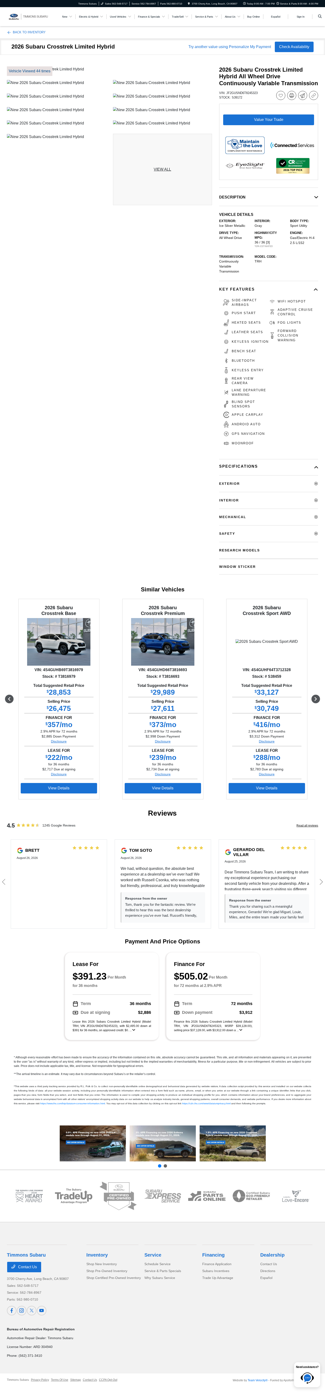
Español (266, 1278)
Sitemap (75, 1380)
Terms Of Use (59, 1380)
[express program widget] (162, 1196)
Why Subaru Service (159, 1278)
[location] (189, 3)
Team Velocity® (258, 1380)
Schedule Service (157, 1264)
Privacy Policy (40, 1380)
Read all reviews (307, 825)
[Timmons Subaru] (28, 16)
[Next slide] (165, 1166)
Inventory (97, 1255)
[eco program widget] (251, 1196)
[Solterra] (163, 1143)
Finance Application (216, 1264)
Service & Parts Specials (162, 1271)
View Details (58, 788)
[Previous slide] (159, 1166)
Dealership (272, 1255)
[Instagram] (21, 1310)
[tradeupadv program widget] (73, 1196)
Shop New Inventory (101, 1264)
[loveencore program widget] (296, 1195)
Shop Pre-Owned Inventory (106, 1271)
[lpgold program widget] (29, 1195)
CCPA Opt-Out (108, 1380)
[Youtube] (41, 1310)
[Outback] (93, 1143)
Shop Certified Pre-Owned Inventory (113, 1278)
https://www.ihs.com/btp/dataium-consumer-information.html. (73, 1103)
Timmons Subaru (18, 1380)
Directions (267, 1271)
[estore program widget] (207, 1196)
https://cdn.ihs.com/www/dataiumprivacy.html (206, 1103)
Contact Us (27, 1267)
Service (152, 1255)
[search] (320, 17)
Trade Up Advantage (217, 1278)
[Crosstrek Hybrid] (233, 1143)
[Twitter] (31, 1310)
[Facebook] (11, 1310)
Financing (213, 1255)
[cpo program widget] (118, 1196)
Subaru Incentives (215, 1271)
